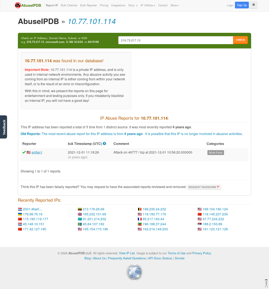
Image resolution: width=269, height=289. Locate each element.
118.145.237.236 (215, 214)
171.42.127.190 (34, 229)
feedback (4, 127)
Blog (87, 258)
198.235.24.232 (154, 209)
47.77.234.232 (213, 218)
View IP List (127, 253)
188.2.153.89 (212, 223)
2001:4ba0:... (32, 209)
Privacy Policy (201, 253)
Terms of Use (177, 253)
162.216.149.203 (155, 229)
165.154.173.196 (95, 229)
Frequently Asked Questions (127, 258)
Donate (180, 258)
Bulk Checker (69, 5)
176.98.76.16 (32, 214)
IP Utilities (147, 5)
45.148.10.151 (33, 223)
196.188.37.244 (154, 223)
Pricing (104, 5)
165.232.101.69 (94, 214)
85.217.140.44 (153, 218)
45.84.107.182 (93, 223)
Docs (132, 5)
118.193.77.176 (154, 214)
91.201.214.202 (94, 218)
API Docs (154, 258)
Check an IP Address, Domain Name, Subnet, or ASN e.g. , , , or (60, 40)
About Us (99, 258)
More (174, 5)
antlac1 (37, 152)
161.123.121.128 (215, 229)
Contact (163, 5)
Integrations (118, 5)
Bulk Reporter (88, 5)
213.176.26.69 (93, 209)
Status (167, 258)
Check (240, 40)
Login (230, 5)
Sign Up (242, 5)
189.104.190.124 (215, 209)
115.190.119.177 (35, 218)
